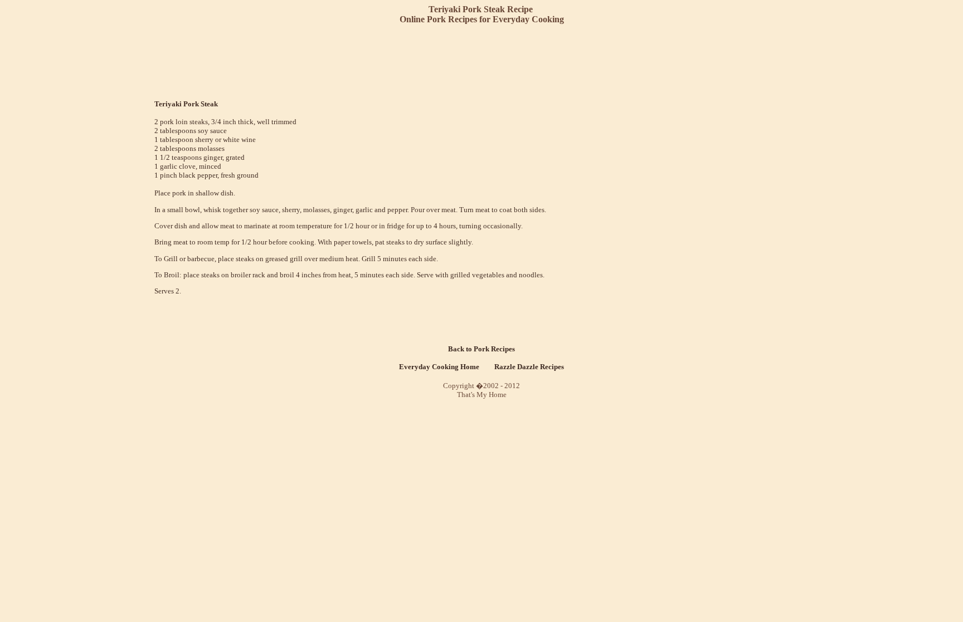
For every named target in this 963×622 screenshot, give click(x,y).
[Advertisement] (484, 61)
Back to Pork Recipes (481, 349)
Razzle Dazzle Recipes (529, 367)
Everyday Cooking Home (439, 367)
